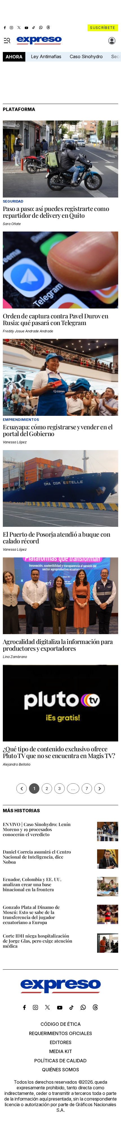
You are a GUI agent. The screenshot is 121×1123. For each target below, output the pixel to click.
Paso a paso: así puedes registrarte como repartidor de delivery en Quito (56, 211)
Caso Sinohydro (86, 56)
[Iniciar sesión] (112, 40)
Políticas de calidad (60, 1060)
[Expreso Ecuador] (61, 991)
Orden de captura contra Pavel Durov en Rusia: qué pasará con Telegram (55, 319)
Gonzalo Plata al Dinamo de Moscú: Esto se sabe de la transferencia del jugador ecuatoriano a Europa (31, 914)
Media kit (60, 1051)
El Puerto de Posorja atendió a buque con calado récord (56, 537)
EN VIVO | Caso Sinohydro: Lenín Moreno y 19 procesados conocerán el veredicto (37, 829)
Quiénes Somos (60, 1069)
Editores (60, 1042)
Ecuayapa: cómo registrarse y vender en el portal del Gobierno (57, 430)
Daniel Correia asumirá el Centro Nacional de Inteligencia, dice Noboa (37, 857)
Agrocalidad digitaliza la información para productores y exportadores (58, 644)
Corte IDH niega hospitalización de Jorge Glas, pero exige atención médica (37, 941)
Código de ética (61, 1024)
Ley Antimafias (46, 56)
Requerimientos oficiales (60, 1033)
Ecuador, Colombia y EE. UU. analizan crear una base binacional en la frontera (32, 884)
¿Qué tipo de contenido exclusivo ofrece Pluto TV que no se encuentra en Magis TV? (59, 752)
